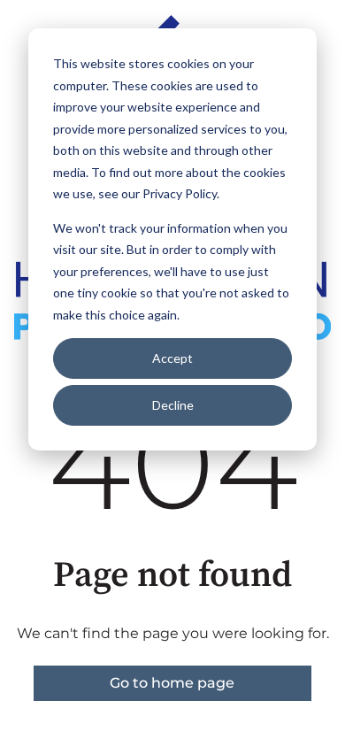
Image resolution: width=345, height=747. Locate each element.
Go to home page (172, 682)
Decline (173, 404)
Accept (172, 358)
